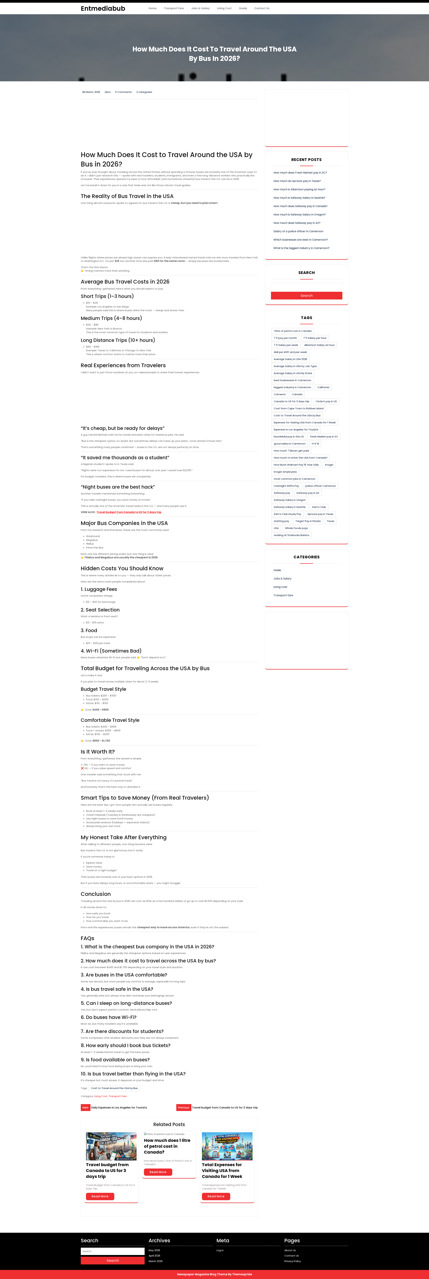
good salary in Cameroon (289, 443)
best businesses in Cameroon (292, 380)
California (323, 387)
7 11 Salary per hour (314, 338)
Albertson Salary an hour (319, 345)
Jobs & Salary (200, 8)
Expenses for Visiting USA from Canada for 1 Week (305, 422)
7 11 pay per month (285, 338)
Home (153, 8)
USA (276, 528)
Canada (297, 394)
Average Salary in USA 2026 (290, 359)
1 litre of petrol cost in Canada (293, 331)
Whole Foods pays (296, 528)
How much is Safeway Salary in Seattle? (299, 198)
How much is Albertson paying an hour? (299, 189)
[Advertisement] (169, 125)
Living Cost (224, 8)
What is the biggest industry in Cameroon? (301, 248)
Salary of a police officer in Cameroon (298, 231)
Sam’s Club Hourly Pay (287, 514)
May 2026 (154, 1250)
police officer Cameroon (320, 486)
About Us (290, 1250)
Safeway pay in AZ (307, 493)
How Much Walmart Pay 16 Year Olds (296, 464)
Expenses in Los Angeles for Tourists (296, 429)
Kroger (329, 464)
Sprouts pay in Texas (320, 514)
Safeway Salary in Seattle (290, 507)
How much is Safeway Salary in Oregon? (299, 214)
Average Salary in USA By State (293, 373)
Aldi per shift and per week (290, 352)
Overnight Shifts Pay (286, 486)
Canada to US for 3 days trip (291, 401)
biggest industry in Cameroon (292, 387)
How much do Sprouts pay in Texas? (297, 181)
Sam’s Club (319, 507)
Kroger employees (285, 472)
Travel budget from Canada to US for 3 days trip (129, 512)
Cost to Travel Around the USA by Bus (114, 1088)
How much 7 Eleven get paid (291, 450)
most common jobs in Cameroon (294, 479)
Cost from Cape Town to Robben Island (299, 408)
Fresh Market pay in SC (324, 436)
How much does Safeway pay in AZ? (296, 223)
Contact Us (261, 8)
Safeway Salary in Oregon (290, 500)
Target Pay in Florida (308, 521)
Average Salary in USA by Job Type (295, 366)
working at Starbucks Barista (291, 535)
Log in (220, 1250)
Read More (100, 1196)
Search (306, 272)
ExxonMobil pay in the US (289, 436)
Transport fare (174, 8)
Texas (330, 521)
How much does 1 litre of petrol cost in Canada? (167, 1146)
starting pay (281, 521)
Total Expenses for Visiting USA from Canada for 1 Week (222, 1170)
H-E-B (315, 443)
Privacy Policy (292, 1261)
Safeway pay (282, 493)
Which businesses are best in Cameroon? (300, 240)
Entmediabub (103, 8)
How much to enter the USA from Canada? (300, 457)
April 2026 (154, 1255)
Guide (243, 8)
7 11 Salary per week (286, 345)
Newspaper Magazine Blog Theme (202, 1274)
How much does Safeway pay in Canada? (300, 206)
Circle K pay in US (326, 401)
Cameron (280, 394)
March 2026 (156, 1261)
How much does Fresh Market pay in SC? (300, 173)
